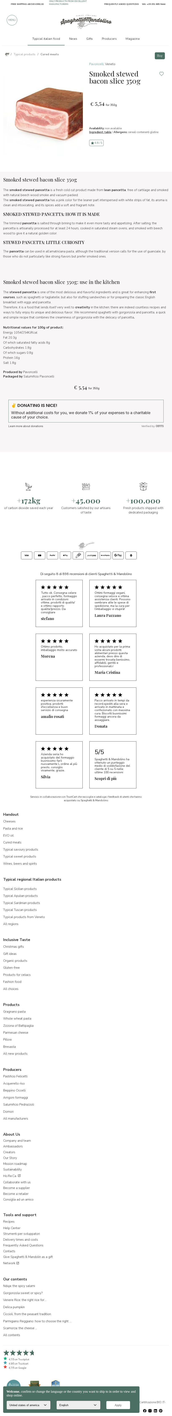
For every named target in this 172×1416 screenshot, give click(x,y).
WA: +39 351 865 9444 (153, 4)
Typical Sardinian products (21, 903)
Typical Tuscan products (20, 910)
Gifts (89, 39)
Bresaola (9, 1047)
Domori (8, 1112)
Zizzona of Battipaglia (18, 1026)
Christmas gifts (13, 947)
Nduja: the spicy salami (19, 1286)
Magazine (133, 39)
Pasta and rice (13, 828)
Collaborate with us (17, 1182)
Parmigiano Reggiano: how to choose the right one (37, 1321)
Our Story (10, 1158)
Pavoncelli (96, 64)
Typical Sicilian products (20, 889)
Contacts (9, 1251)
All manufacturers (15, 1118)
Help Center (11, 1228)
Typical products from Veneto (24, 917)
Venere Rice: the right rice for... (24, 1300)
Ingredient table (100, 132)
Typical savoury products (20, 849)
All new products (15, 1054)
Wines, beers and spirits (20, 864)
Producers (109, 39)
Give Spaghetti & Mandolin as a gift (28, 1257)
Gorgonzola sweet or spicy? (23, 1293)
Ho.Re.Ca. (10, 1176)
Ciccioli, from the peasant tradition (27, 1314)
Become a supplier (16, 1188)
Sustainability (12, 1169)
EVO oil (8, 835)
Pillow (7, 1039)
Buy (160, 56)
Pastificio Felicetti (15, 1076)
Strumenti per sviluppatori (21, 1234)
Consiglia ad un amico (18, 1199)
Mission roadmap (15, 1164)
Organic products (15, 961)
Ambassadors (13, 1146)
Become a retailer (16, 1194)
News (73, 39)
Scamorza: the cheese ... (20, 1328)
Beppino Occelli (14, 1090)
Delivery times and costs (20, 1240)
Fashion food (12, 982)
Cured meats (12, 842)
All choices (10, 989)
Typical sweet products (19, 856)
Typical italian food (46, 39)
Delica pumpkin (14, 1307)
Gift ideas (10, 954)
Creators (9, 1152)
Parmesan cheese (15, 1033)
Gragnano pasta (14, 1012)
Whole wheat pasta (17, 1018)
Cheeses (9, 821)
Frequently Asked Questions (23, 1245)
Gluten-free (11, 968)
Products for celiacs (17, 975)
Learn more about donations (25, 426)
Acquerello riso (14, 1083)
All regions (10, 924)
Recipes (8, 1221)
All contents (11, 1335)
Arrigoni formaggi (15, 1097)
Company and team (17, 1141)
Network (9, 1263)
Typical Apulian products (20, 896)
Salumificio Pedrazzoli (18, 1104)
